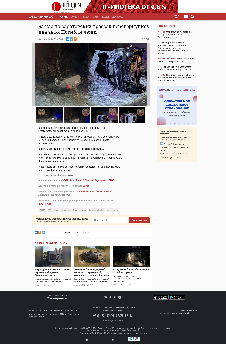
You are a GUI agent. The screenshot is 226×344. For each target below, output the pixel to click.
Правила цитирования (112, 310)
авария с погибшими (61, 210)
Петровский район (79, 210)
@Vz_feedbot (45, 203)
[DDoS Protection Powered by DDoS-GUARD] (134, 340)
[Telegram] (71, 39)
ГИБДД (42, 210)
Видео (86, 16)
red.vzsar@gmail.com (169, 157)
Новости (63, 16)
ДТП (49, 210)
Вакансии (107, 307)
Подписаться (139, 220)
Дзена (86, 185)
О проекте (95, 307)
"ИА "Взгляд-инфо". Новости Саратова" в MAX (89, 180)
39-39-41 (186, 153)
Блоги (105, 16)
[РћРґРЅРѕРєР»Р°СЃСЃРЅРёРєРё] (75, 39)
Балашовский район (96, 210)
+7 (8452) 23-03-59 (169, 153)
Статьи (75, 16)
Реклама (119, 307)
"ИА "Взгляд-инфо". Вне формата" (94, 191)
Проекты (117, 16)
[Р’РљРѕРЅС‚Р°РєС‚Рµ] (67, 39)
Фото (95, 16)
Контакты (131, 307)
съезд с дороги (112, 210)
